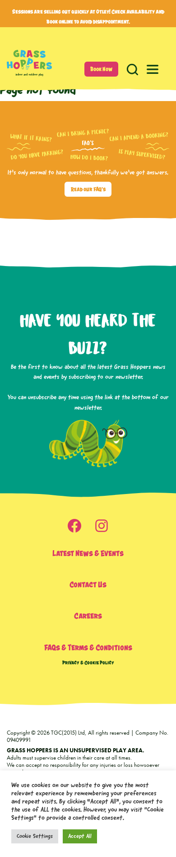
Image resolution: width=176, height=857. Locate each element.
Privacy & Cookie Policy (88, 662)
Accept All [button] (80, 836)
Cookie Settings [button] (35, 836)
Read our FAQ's (88, 189)
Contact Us (88, 584)
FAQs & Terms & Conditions (88, 647)
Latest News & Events (88, 553)
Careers (88, 615)
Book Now (101, 69)
